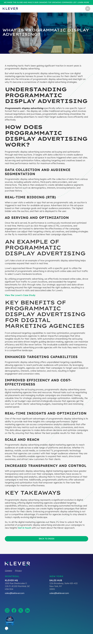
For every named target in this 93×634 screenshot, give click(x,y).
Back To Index (46, 538)
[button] (87, 8)
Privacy (18, 570)
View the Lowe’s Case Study (20, 295)
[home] (10, 8)
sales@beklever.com (14, 593)
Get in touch (24, 527)
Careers (8, 570)
